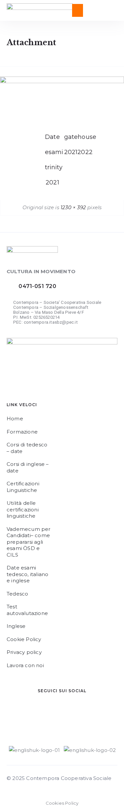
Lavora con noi (25, 665)
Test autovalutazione (27, 609)
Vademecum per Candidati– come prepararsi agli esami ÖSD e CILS (29, 542)
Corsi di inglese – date (28, 467)
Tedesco (17, 594)
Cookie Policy (24, 639)
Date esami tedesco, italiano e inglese (27, 574)
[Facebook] (21, 714)
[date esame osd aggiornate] (62, 81)
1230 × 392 (73, 207)
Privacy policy (24, 652)
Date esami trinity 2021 (52, 139)
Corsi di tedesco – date (27, 447)
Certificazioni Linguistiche (23, 486)
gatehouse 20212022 (71, 139)
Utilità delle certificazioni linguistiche (23, 509)
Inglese (16, 626)
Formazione (22, 432)
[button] (77, 10)
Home (15, 418)
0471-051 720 (37, 286)
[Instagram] (61, 714)
